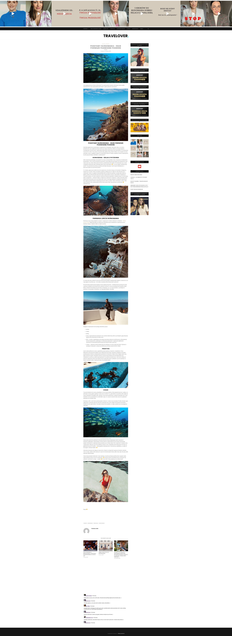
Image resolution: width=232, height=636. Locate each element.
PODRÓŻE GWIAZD (121, 28)
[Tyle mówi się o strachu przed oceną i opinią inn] (167, 14)
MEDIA (141, 28)
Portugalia (96, 523)
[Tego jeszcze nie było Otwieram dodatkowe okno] (13, 14)
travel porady (101, 523)
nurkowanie (90, 523)
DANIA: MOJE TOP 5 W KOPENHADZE (104, 553)
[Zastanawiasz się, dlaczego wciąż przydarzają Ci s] (90, 14)
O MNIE (128, 28)
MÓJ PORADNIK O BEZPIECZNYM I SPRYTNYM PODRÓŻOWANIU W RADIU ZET (89, 554)
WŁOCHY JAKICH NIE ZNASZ (136, 174)
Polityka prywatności (121, 633)
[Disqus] (105, 577)
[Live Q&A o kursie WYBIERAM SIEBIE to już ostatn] (116, 14)
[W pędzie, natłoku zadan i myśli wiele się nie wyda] (142, 14)
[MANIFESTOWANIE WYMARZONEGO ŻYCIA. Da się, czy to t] (39, 14)
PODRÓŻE (85, 28)
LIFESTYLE (112, 28)
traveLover (94, 528)
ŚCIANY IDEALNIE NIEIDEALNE (136, 189)
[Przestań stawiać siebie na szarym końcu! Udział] (193, 14)
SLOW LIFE (105, 28)
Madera (85, 523)
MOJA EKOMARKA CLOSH (96, 28)
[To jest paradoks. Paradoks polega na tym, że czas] (64, 14)
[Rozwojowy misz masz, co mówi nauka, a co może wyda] (219, 14)
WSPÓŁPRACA (135, 28)
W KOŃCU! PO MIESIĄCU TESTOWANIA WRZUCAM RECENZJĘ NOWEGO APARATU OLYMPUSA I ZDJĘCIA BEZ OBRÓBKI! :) (121, 555)
